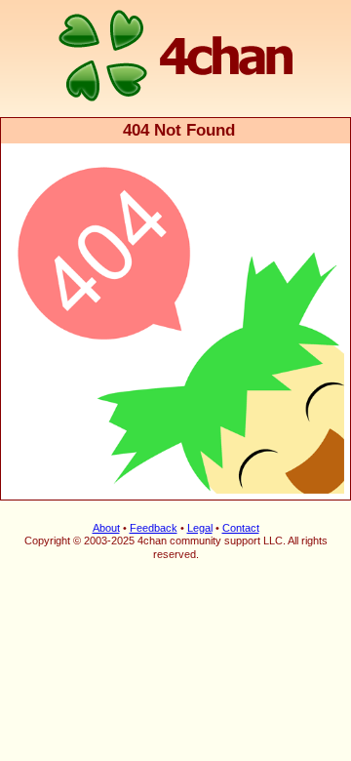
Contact (240, 528)
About (106, 528)
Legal (200, 528)
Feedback (153, 528)
